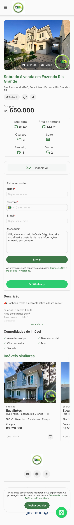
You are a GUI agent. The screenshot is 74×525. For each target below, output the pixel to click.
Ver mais (35, 324)
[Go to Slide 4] (31, 398)
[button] (37, 45)
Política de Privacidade (18, 270)
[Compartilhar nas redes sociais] (33, 97)
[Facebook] (37, 474)
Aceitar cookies (37, 505)
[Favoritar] (25, 97)
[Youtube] (27, 474)
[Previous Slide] (7, 45)
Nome (11, 188)
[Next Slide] (67, 45)
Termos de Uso (57, 268)
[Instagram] (46, 474)
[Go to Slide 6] (36, 398)
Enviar (37, 259)
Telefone (12, 202)
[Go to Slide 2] (26, 398)
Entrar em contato (17, 183)
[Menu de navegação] (5, 7)
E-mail (11, 215)
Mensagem (13, 228)
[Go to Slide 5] (34, 398)
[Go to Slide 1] (24, 399)
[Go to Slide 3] (29, 398)
